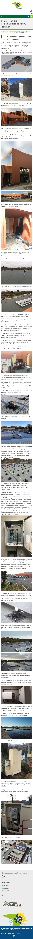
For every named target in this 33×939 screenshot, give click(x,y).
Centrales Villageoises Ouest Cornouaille (10, 31)
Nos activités (23, 31)
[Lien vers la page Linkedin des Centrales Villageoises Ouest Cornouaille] (3, 876)
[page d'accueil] (16, 5)
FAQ (28, 16)
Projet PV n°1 (12, 32)
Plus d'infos (16, 933)
